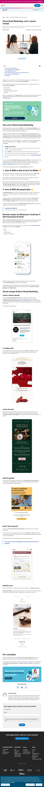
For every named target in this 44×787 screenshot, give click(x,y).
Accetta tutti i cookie (30, 784)
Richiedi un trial (5, 753)
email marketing (7, 137)
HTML (24, 136)
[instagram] (24, 763)
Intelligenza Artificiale (17, 753)
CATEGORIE (35, 9)
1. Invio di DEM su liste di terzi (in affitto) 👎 (12, 69)
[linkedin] (22, 687)
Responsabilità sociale (35, 753)
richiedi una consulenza (27, 663)
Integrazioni (16, 752)
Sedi (33, 752)
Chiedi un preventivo (6, 752)
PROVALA (37, 5)
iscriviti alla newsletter (22, 738)
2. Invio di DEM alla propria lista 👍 (11, 71)
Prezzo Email (25, 749)
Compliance (34, 757)
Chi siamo (33, 749)
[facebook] (17, 687)
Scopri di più (40, 1)
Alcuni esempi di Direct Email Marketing (12, 74)
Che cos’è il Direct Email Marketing (11, 68)
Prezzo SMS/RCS (25, 750)
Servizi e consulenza (26, 753)
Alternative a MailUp (17, 756)
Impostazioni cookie (5, 784)
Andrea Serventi (6, 29)
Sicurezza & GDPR (35, 756)
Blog (7, 17)
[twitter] (26, 687)
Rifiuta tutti (39, 784)
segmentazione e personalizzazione (23, 300)
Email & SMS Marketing (21, 58)
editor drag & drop (33, 136)
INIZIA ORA (15, 118)
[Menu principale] (42, 5)
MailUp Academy (7, 98)
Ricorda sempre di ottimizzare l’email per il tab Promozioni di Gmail (17, 72)
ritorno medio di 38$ (36, 155)
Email (15, 749)
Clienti (33, 750)
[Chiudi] (42, 777)
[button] (22, 66)
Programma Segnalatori (26, 752)
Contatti (4, 750)
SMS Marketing (16, 750)
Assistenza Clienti (5, 749)
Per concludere (7, 75)
